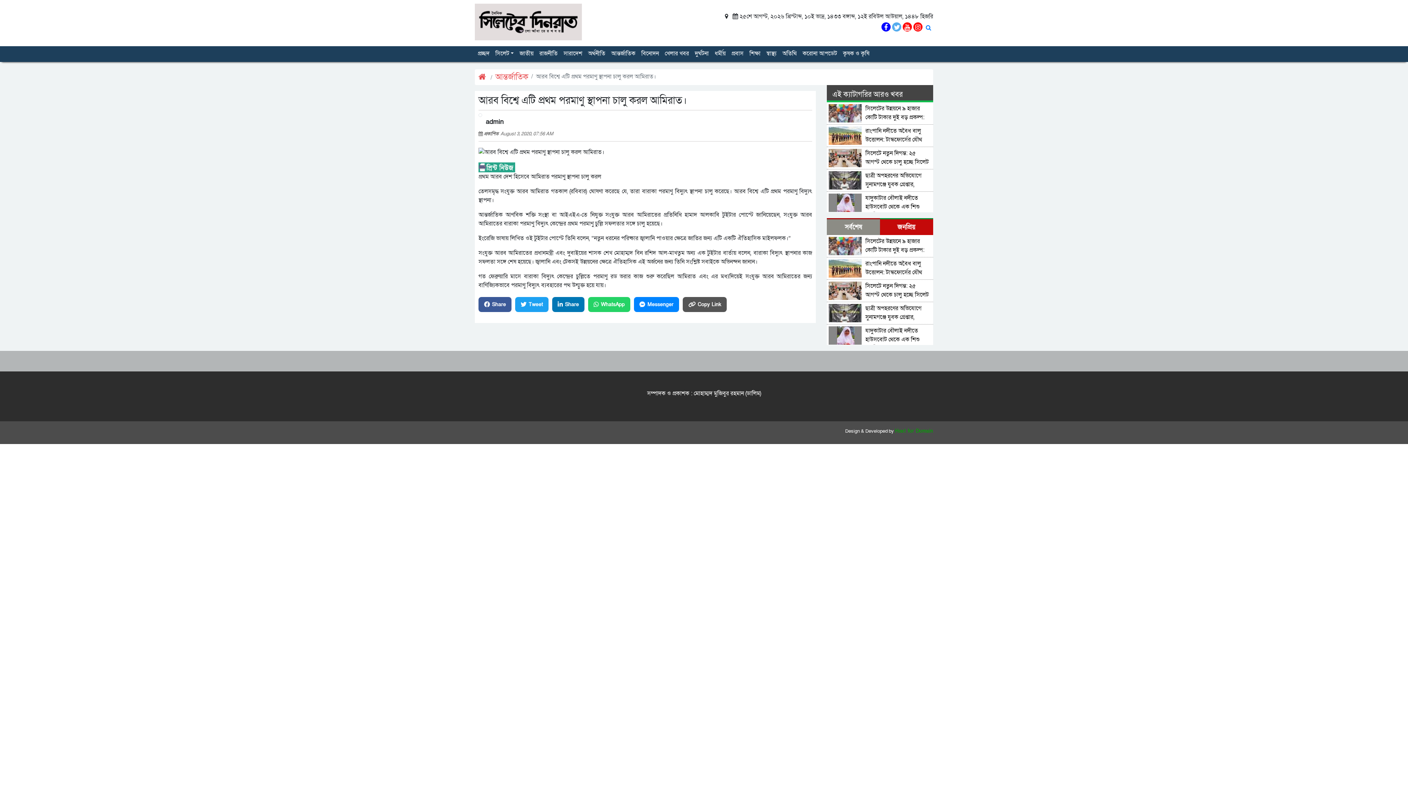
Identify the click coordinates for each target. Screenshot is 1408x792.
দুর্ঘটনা (702, 54)
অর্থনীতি (596, 54)
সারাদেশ (573, 54)
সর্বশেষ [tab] (853, 227)
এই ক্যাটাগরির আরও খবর (867, 94)
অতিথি (789, 54)
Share (499, 304)
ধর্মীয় (720, 54)
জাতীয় (527, 54)
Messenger (661, 304)
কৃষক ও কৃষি (856, 54)
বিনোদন (650, 54)
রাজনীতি (548, 54)
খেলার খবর (677, 54)
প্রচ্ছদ (483, 54)
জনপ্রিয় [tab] (907, 227)
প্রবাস (738, 54)
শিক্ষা (754, 54)
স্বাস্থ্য (771, 54)
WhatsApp (613, 304)
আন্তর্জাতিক (623, 54)
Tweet (536, 304)
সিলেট (502, 54)
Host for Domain (914, 431)
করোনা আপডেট (820, 54)
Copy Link (709, 304)
